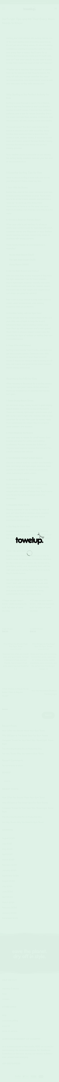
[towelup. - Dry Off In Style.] (29, 539)
